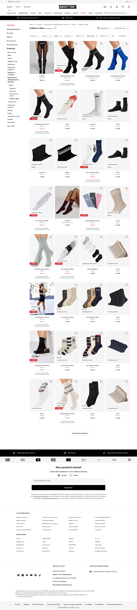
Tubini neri (98, 530)
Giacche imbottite (75, 517)
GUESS (71, 538)
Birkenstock (46, 551)
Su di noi (17, 604)
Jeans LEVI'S (20, 523)
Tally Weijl (98, 545)
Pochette (19, 526)
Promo (44, 36)
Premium (39, 24)
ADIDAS (97, 542)
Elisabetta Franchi (101, 551)
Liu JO (97, 538)
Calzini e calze (83, 24)
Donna (9, 7)
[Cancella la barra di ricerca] (128, 13)
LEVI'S (71, 542)
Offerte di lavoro (38, 604)
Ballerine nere (73, 520)
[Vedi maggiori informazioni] (42, 83)
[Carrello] (129, 7)
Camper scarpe (100, 523)
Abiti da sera (46, 526)
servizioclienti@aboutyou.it (51, 498)
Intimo (74, 24)
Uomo (18, 7)
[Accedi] (111, 7)
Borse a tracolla (100, 526)
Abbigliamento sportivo (50, 523)
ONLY (44, 542)
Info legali (88, 604)
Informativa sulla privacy (41, 496)
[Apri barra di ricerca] (105, 13)
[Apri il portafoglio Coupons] (105, 7)
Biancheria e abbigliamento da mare (57, 24)
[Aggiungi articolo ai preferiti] (50, 44)
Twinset (71, 548)
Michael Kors (20, 542)
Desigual (71, 551)
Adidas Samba (21, 520)
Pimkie (18, 538)
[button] (104, 28)
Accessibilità (99, 604)
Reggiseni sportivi (22, 517)
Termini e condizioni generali (72, 604)
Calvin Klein (46, 545)
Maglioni (71, 523)
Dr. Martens (20, 551)
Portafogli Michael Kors (102, 517)
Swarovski (19, 548)
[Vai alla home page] (28, 567)
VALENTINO (20, 545)
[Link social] (18, 575)
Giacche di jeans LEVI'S (23, 530)
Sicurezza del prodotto (114, 604)
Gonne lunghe (73, 526)
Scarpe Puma (46, 530)
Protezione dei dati (53, 604)
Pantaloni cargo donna (49, 517)
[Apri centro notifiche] (117, 7)
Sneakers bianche (48, 520)
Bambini (27, 7)
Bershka (45, 548)
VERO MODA (46, 538)
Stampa (26, 604)
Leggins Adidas (100, 520)
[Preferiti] (123, 7)
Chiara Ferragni (100, 548)
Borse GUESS (73, 530)
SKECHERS (72, 545)
